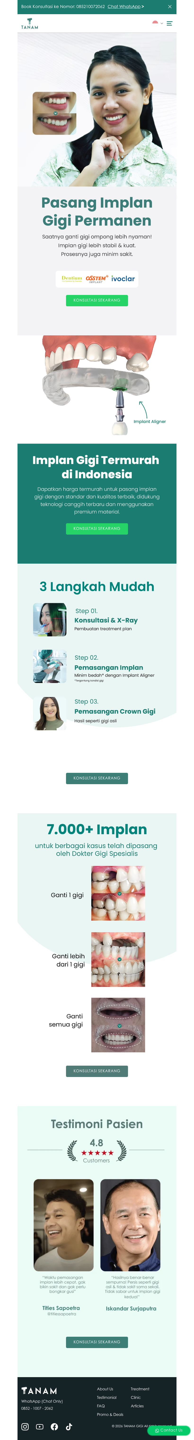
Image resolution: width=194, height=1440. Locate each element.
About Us (105, 1389)
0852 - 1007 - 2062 (37, 1409)
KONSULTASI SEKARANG (97, 301)
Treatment (140, 1389)
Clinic (136, 1398)
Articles (137, 1406)
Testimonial (106, 1398)
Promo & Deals (110, 1415)
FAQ (101, 1406)
